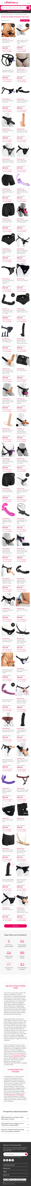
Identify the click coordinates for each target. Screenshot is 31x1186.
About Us (6, 1175)
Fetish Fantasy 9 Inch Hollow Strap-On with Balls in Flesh (7, 372)
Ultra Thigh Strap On (22, 370)
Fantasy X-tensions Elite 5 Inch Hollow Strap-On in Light (22, 701)
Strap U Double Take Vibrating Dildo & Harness (22, 402)
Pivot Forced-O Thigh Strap (7, 820)
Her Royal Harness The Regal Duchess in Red (22, 790)
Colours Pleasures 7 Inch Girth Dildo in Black (22, 731)
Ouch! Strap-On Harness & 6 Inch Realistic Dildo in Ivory (22, 911)
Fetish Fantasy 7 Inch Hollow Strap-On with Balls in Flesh (7, 402)
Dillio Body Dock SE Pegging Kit (22, 670)
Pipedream (21, 1094)
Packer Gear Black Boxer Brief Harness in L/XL (8, 192)
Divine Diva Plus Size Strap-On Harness (22, 71)
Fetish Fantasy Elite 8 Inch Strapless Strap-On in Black (7, 312)
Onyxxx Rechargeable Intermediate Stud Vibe (8, 880)
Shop (5, 1171)
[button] (15, 1118)
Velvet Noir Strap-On (7, 909)
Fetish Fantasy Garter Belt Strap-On (7, 41)
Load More (15, 926)
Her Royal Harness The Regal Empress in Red (8, 730)
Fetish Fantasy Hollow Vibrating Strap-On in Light (22, 761)
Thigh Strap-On (20, 820)
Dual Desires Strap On (22, 280)
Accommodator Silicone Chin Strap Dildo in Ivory (21, 851)
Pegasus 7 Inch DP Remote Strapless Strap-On (7, 791)
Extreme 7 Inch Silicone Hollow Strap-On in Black (23, 492)
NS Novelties (11, 1094)
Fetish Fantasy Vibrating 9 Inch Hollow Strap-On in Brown (7, 552)
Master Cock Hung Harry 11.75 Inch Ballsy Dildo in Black (22, 342)
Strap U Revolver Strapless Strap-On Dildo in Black (21, 581)
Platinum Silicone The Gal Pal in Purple (7, 700)
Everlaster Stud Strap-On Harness (7, 610)
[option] (15, 11)
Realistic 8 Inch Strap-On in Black (7, 131)
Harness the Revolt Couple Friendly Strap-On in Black (22, 462)
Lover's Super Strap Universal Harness (21, 161)
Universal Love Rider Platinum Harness (7, 640)
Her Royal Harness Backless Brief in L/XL (22, 311)
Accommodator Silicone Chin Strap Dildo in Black (21, 641)
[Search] (27, 7)
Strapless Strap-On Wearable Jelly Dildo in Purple (23, 192)
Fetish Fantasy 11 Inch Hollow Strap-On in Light (22, 42)
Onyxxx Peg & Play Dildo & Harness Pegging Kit (21, 881)
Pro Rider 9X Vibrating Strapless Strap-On (22, 101)
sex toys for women (19, 1055)
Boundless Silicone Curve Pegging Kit (7, 341)
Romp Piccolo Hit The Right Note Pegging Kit (8, 71)
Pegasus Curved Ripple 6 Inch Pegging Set (22, 221)
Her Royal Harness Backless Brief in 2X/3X (7, 252)
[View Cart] (28, 3)
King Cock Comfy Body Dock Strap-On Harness (8, 282)
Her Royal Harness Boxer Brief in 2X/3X (7, 491)
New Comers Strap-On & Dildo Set (8, 101)
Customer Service (9, 1165)
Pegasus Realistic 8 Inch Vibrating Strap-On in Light (8, 761)
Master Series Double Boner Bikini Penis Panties (7, 671)
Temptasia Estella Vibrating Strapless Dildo (7, 522)
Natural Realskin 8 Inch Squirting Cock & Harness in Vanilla (8, 581)
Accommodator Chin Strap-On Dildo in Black (22, 522)
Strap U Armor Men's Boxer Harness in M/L (7, 850)
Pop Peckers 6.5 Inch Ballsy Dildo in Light (22, 131)
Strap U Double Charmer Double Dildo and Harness (8, 462)
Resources (6, 1168)
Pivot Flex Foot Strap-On (22, 610)
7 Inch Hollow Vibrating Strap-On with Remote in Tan (21, 432)
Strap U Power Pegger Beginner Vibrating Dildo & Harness (22, 252)
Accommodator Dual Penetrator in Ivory (7, 431)
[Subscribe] (26, 1154)
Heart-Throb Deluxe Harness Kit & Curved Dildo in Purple (22, 552)
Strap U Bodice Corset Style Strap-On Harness (8, 161)
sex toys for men (16, 1056)
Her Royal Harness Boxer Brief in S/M (7, 221)
